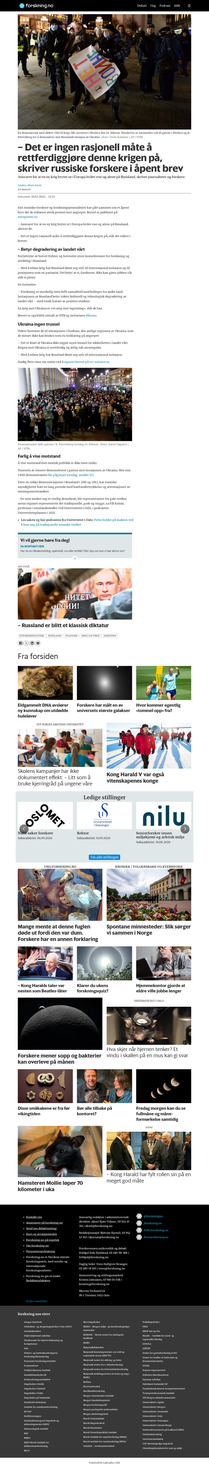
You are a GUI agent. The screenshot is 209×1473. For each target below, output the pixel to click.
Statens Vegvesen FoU (154, 1370)
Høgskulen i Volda (33, 1393)
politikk (71, 635)
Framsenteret (31, 1365)
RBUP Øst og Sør (151, 1331)
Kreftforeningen (32, 1416)
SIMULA (147, 1343)
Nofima (87, 1382)
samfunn (110, 635)
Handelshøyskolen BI (35, 1375)
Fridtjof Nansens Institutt (37, 1370)
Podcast (165, 5)
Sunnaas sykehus (152, 1379)
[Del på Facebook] (20, 643)
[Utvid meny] (189, 5)
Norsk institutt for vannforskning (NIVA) (104, 1441)
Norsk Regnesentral (93, 1423)
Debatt (142, 5)
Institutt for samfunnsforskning (41, 1407)
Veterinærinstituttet (153, 1439)
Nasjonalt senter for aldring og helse (102, 1360)
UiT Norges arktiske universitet (159, 1397)
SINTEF (146, 1348)
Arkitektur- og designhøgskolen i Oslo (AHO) (48, 1326)
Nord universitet (91, 1386)
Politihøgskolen (151, 1322)
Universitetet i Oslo (152, 1416)
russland (54, 635)
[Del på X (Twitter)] (26, 643)
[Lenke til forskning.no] (74, 4)
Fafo (26, 1348)
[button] (24, 829)
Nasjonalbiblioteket (93, 1347)
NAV (26, 1433)
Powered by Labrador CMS (104, 1462)
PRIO (145, 1326)
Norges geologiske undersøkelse (100, 1409)
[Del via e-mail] (37, 643)
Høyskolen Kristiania (35, 1402)
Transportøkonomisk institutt (158, 1393)
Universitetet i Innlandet (155, 1411)
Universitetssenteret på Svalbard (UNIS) (163, 1429)
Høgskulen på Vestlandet (37, 1397)
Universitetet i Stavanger (155, 1420)
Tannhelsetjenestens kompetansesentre (164, 1388)
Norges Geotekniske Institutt (98, 1395)
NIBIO (27, 1438)
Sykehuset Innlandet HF (155, 1384)
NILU (26, 1450)
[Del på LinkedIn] (32, 643)
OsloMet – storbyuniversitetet (98, 1446)
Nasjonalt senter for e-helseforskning (103, 1364)
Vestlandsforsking (152, 1434)
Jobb (177, 5)
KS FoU (27, 1411)
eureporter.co (27, 217)
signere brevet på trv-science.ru (86, 362)
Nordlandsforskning (94, 1391)
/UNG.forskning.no (156, 1230)
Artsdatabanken (32, 1331)
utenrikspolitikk (31, 635)
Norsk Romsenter (92, 1427)
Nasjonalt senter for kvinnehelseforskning (105, 1369)
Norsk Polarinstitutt (93, 1418)
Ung (153, 5)
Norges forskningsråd (95, 1405)
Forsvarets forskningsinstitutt (40, 1361)
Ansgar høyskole (33, 1322)
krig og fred (91, 635)
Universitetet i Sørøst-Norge (157, 1425)
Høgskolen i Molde (34, 1384)
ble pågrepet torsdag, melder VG (71, 475)
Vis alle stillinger (104, 857)
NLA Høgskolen (91, 1322)
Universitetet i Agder (153, 1402)
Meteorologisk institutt (36, 1428)
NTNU (86, 1343)
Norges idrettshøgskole (95, 1414)
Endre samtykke (37, 1301)
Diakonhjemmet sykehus (37, 1335)
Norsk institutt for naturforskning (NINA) (105, 1437)
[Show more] (75, 558)
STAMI (146, 1365)
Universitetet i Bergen (154, 1407)
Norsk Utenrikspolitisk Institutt (100, 1432)
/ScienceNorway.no (156, 1237)
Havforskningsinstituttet (37, 1379)
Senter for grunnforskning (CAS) (160, 1353)
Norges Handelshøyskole (96, 1400)
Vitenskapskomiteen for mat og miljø (162, 1448)
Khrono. (91, 315)
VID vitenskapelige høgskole (158, 1443)
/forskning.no (153, 1223)
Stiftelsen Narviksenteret (156, 1375)
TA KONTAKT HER (32, 546)
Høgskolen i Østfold (34, 1388)
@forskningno (153, 1216)
